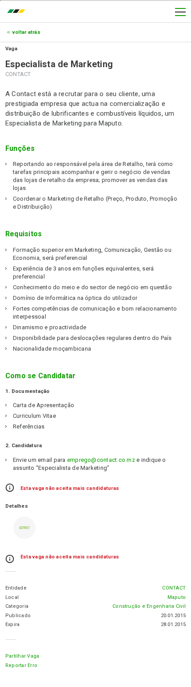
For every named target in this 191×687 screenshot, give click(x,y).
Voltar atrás (26, 32)
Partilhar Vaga (22, 656)
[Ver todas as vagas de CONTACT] (24, 528)
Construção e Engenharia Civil (149, 606)
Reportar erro (21, 665)
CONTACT (174, 588)
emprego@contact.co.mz (101, 460)
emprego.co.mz (18, 12)
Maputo (176, 597)
